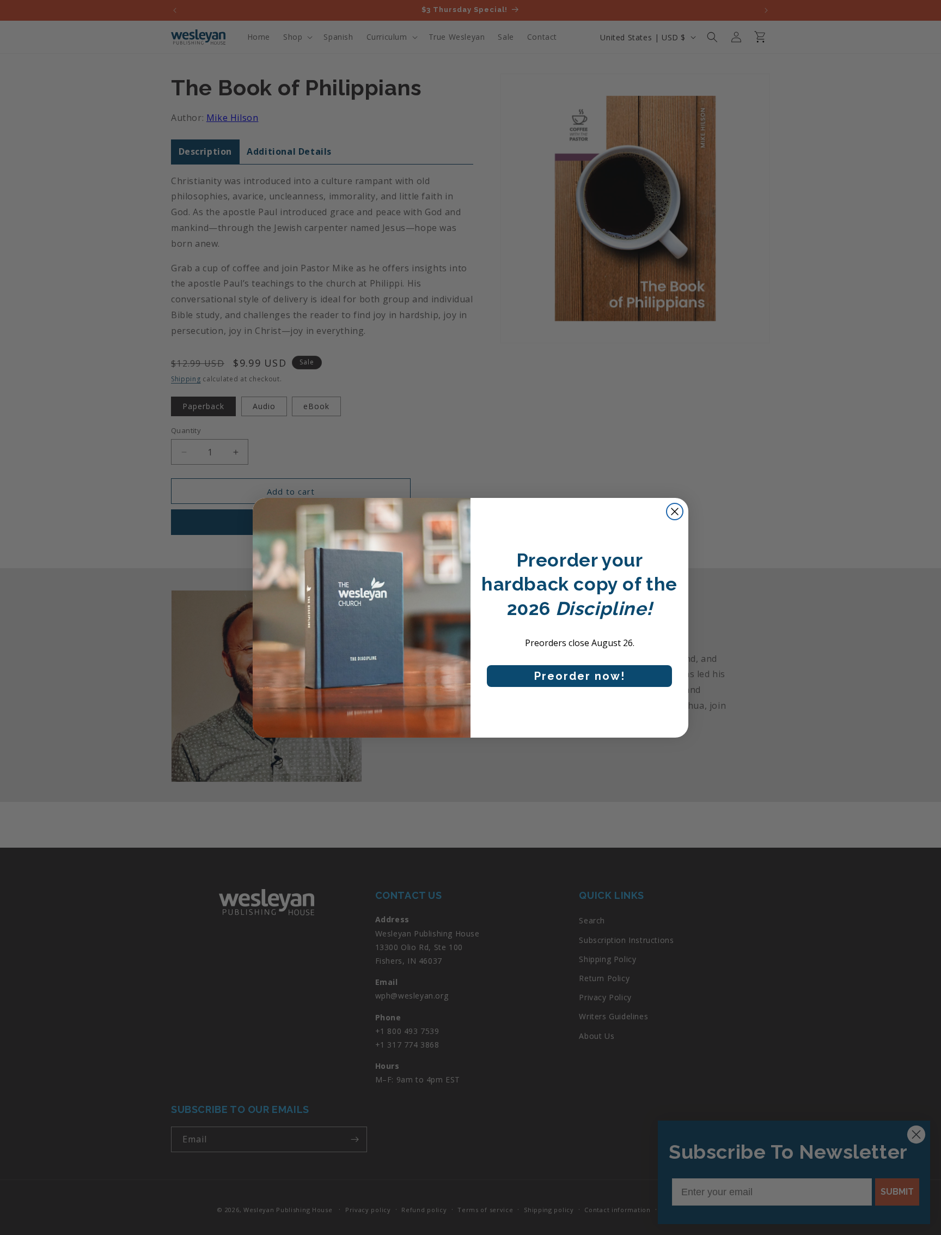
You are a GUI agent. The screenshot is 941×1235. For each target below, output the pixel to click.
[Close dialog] (675, 511)
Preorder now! (579, 676)
